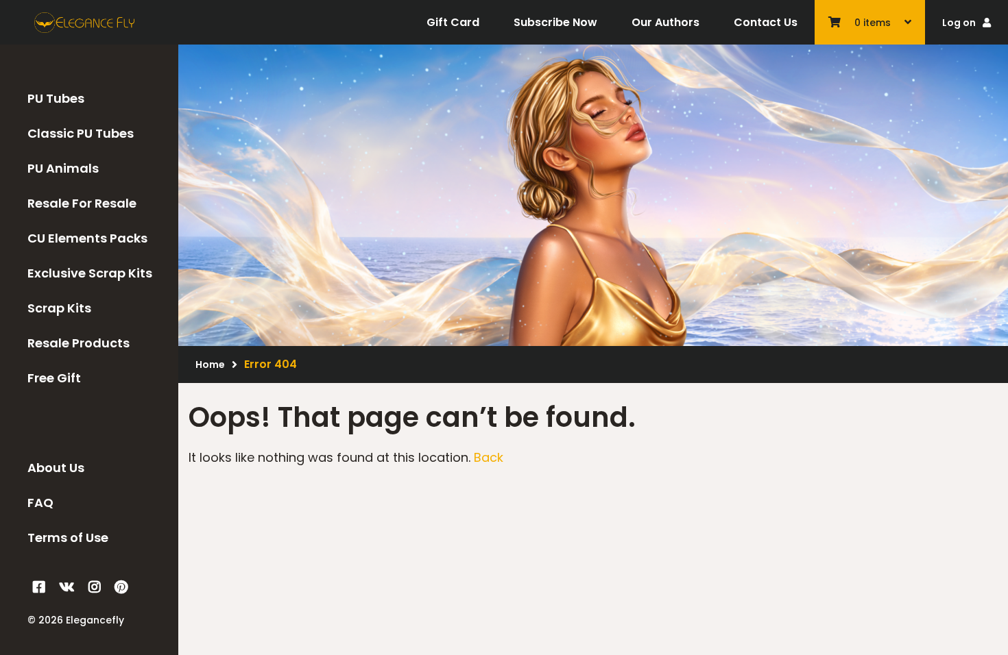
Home (210, 364)
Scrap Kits (59, 308)
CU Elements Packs (87, 238)
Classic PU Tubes (80, 133)
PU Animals (63, 168)
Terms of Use (67, 537)
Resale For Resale (81, 203)
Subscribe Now (555, 22)
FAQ (40, 502)
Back (488, 457)
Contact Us (765, 22)
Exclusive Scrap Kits (89, 273)
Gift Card (453, 22)
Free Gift (54, 377)
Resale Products (78, 342)
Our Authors (665, 22)
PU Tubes (55, 98)
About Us (55, 467)
